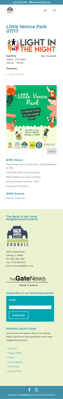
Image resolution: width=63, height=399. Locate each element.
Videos (11, 357)
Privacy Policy (14, 371)
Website (23, 285)
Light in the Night (16, 74)
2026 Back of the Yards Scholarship (22, 172)
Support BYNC (15, 353)
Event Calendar (15, 362)
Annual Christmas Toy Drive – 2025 (22, 181)
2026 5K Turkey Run (15, 198)
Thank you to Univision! (17, 186)
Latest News (14, 366)
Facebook (33, 285)
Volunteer (12, 348)
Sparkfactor (26, 395)
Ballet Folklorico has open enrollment (23, 177)
